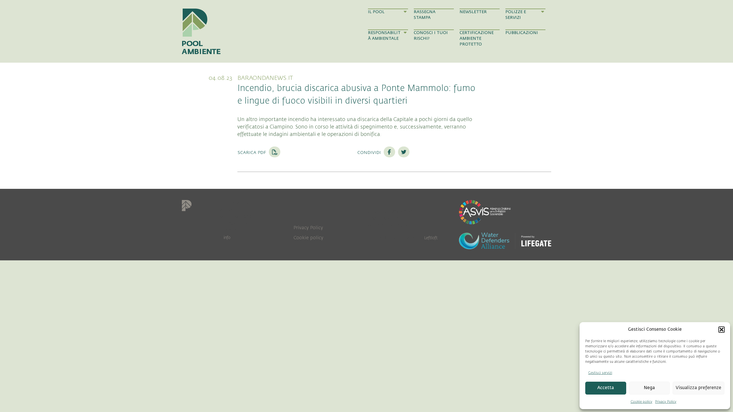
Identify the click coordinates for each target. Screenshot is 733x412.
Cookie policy (641, 402)
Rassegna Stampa (425, 14)
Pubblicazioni (521, 32)
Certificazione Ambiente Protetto (477, 38)
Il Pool (376, 11)
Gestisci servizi (600, 373)
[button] (721, 329)
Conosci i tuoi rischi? (431, 35)
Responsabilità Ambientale (384, 35)
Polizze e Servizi (515, 14)
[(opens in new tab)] (485, 212)
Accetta (605, 387)
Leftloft (431, 238)
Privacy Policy (665, 402)
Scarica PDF (252, 152)
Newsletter (473, 11)
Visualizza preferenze (698, 387)
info (227, 237)
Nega (649, 387)
